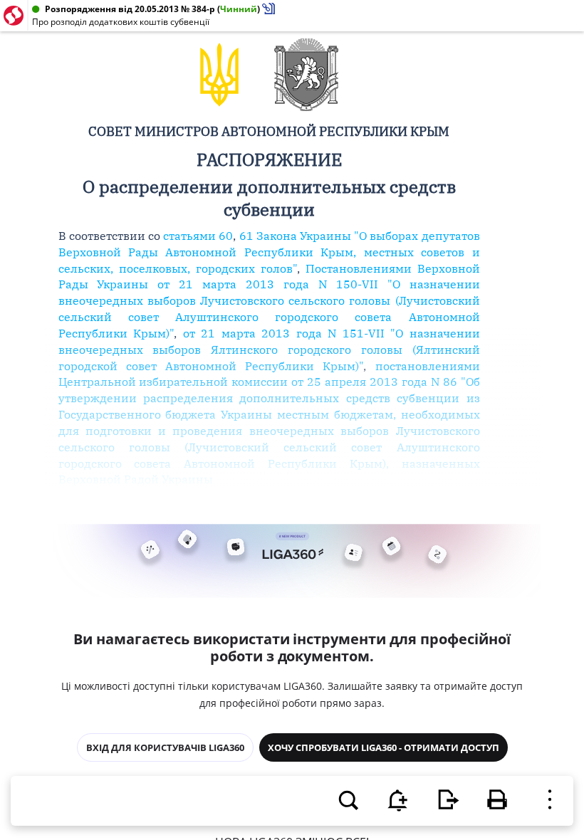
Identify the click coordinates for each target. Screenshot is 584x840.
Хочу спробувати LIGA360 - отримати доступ (383, 747)
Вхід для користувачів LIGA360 (165, 747)
